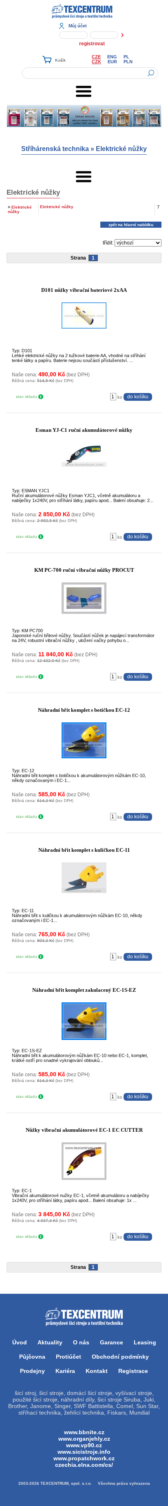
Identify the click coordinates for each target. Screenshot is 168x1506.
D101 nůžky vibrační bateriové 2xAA (84, 290)
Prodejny (32, 1371)
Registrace (133, 1371)
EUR (112, 61)
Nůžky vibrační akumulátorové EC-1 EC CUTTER (84, 1130)
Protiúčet (68, 1356)
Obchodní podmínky (120, 1356)
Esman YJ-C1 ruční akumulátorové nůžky (84, 430)
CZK (96, 61)
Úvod (19, 1342)
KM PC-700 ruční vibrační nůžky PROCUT (84, 570)
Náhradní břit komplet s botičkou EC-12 (84, 710)
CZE (96, 56)
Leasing (145, 1342)
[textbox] (90, 73)
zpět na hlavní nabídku (130, 224)
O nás (81, 1342)
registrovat (92, 44)
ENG (112, 56)
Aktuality (50, 1342)
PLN (128, 61)
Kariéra (65, 1371)
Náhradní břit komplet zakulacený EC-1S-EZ (84, 990)
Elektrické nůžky (121, 148)
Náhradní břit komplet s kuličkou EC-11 (84, 850)
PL (126, 56)
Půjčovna (32, 1356)
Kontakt (97, 1371)
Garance (111, 1342)
